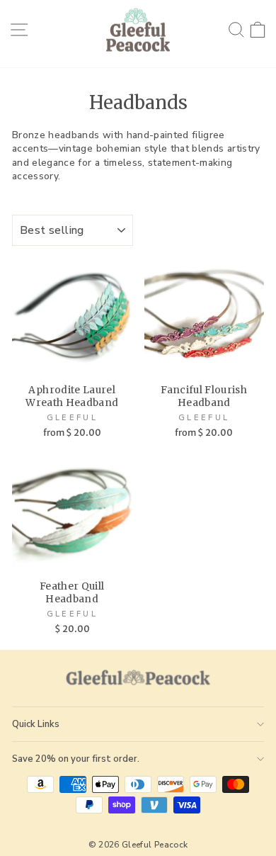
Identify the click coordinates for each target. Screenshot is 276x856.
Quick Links (35, 724)
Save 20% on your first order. (75, 759)
